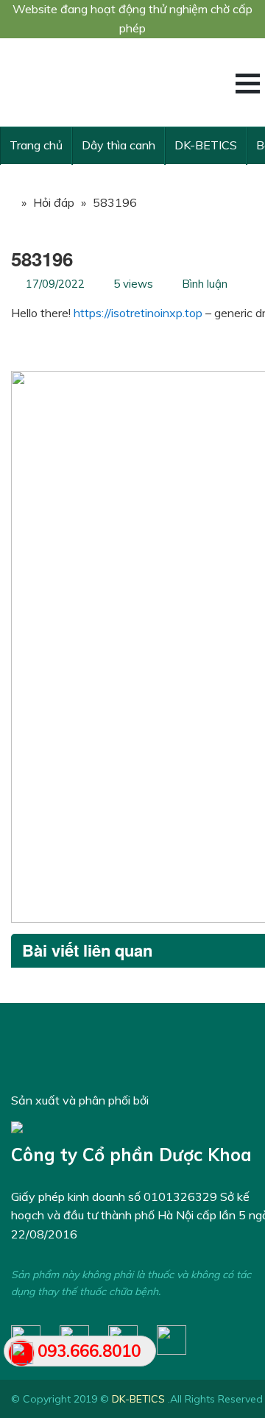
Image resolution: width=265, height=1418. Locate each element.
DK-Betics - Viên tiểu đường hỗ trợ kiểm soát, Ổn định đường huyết (121, 82)
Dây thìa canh (118, 145)
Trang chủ (36, 145)
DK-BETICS (205, 145)
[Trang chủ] (7, 202)
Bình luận (204, 284)
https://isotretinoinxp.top (138, 312)
